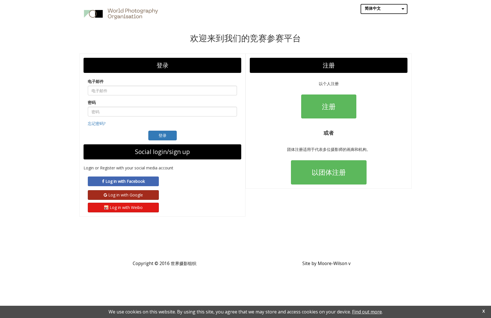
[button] (162, 135)
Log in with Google (125, 195)
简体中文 (373, 8)
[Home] (121, 13)
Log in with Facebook (124, 181)
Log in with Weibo (126, 207)
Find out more (367, 312)
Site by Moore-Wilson (324, 263)
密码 (92, 102)
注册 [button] (329, 106)
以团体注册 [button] (329, 172)
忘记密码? (96, 123)
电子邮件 (96, 81)
